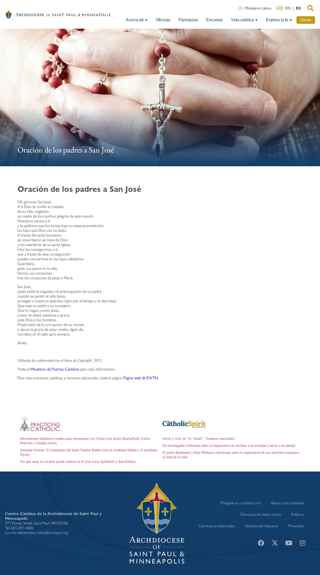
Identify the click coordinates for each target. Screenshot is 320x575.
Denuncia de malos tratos (260, 514)
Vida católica (242, 20)
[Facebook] (261, 543)
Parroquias (188, 20)
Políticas (297, 514)
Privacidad (296, 526)
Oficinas (163, 20)
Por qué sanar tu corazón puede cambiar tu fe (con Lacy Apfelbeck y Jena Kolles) (78, 462)
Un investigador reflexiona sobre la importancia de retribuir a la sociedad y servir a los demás (228, 446)
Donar (305, 20)
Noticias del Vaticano (261, 526)
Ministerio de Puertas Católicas (54, 369)
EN (288, 8)
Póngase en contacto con (241, 502)
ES (298, 8)
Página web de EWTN (140, 378)
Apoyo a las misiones (287, 502)
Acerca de (135, 20)
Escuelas (214, 20)
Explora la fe (277, 20)
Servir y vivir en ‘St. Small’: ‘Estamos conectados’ (198, 438)
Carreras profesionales (216, 526)
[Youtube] (288, 543)
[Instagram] (302, 543)
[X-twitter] (275, 543)
